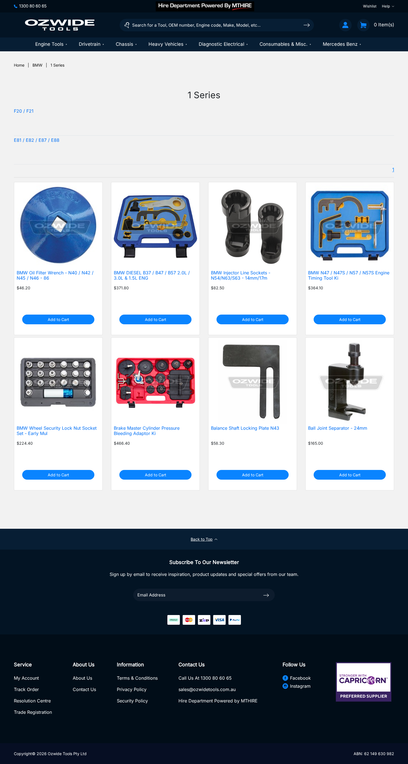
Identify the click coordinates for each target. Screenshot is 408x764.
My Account (26, 678)
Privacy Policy (132, 689)
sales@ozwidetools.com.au (207, 689)
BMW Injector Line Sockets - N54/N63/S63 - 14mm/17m (240, 275)
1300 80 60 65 (33, 6)
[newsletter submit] (266, 594)
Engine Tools (49, 44)
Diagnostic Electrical (221, 44)
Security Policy (132, 701)
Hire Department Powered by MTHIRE (218, 701)
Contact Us (84, 689)
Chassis (124, 44)
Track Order (26, 689)
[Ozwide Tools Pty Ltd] (59, 25)
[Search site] (307, 25)
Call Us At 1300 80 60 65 (205, 678)
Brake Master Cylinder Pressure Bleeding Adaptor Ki (147, 431)
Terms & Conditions (137, 678)
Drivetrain (89, 44)
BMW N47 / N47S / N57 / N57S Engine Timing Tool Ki (348, 275)
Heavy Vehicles (165, 44)
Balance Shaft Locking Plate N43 (245, 428)
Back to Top (202, 539)
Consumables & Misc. (284, 44)
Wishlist (369, 6)
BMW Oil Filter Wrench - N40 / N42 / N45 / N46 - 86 (55, 275)
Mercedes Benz (340, 44)
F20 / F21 (24, 111)
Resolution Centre (32, 701)
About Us (82, 678)
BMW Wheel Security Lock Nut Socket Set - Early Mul (57, 431)
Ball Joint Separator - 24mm (337, 428)
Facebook (300, 678)
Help (386, 6)
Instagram (300, 686)
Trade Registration (33, 712)
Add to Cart (58, 319)
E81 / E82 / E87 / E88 (36, 140)
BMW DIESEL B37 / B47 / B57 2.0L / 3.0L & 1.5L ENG (152, 275)
